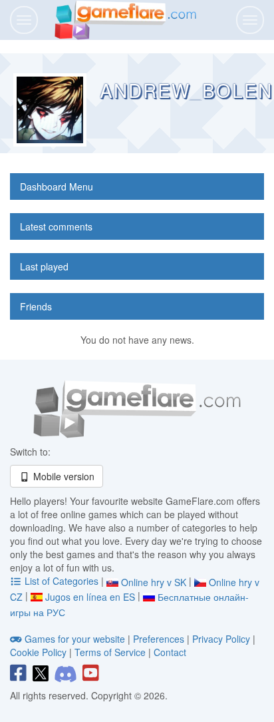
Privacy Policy (221, 638)
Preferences (160, 638)
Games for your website (75, 638)
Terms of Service (110, 652)
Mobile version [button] (62, 476)
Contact (170, 652)
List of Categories (61, 580)
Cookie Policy (38, 652)
